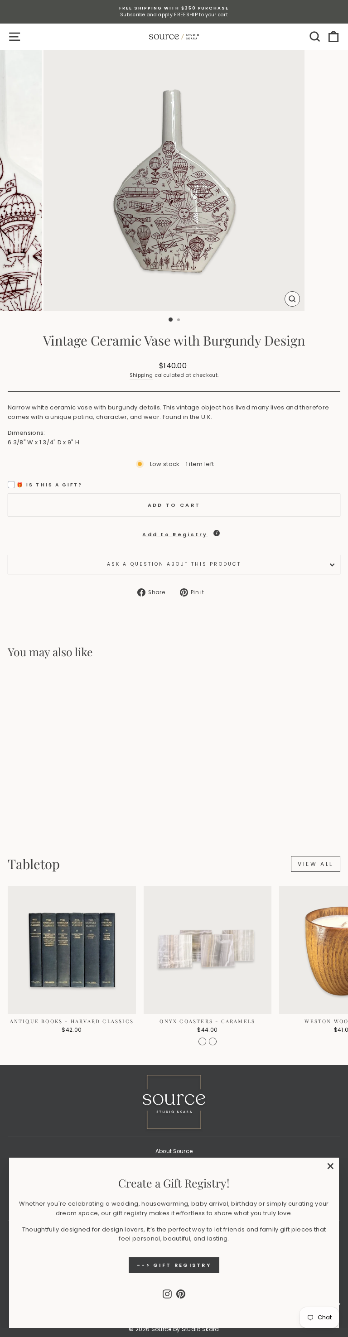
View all (316, 864)
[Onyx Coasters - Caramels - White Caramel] (212, 1041)
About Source (174, 1151)
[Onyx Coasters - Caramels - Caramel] (202, 1041)
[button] (174, 532)
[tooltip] (216, 533)
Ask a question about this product (174, 564)
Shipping (141, 375)
